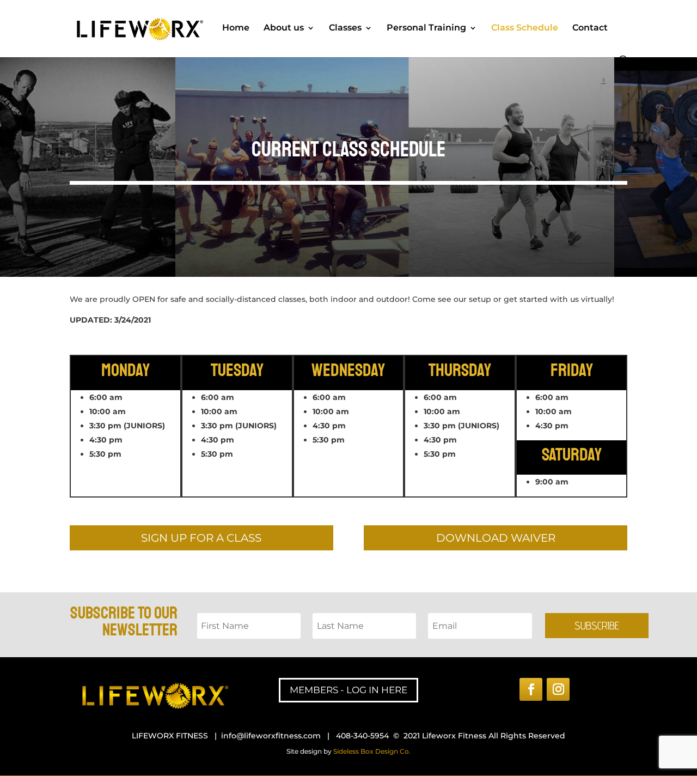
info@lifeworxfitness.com (271, 736)
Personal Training (426, 28)
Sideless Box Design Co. (372, 751)
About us (284, 28)
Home (235, 28)
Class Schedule (524, 28)
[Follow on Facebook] (530, 689)
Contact (590, 28)
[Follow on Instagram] (558, 689)
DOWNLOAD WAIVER (495, 537)
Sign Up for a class (201, 537)
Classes (345, 28)
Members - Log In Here (348, 689)
